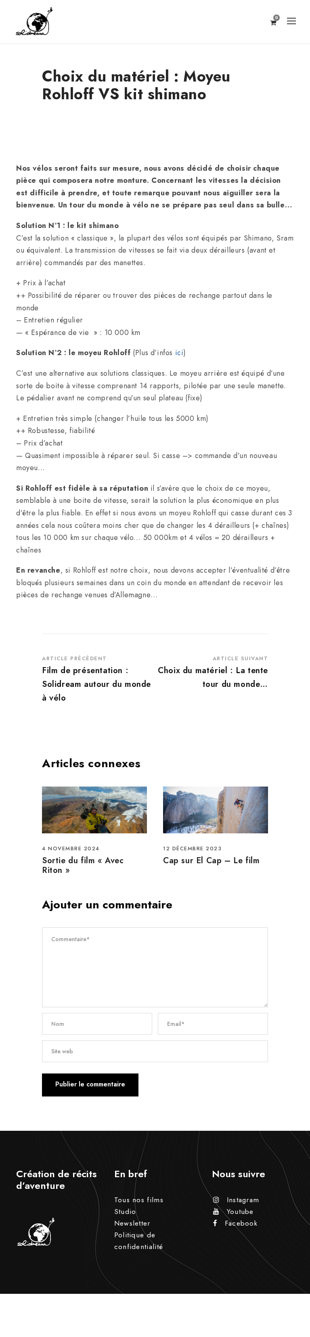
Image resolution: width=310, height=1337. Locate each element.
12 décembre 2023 (192, 848)
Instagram (243, 1200)
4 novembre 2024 (71, 848)
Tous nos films (138, 1200)
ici (179, 352)
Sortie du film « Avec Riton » (83, 865)
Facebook (241, 1223)
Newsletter (132, 1223)
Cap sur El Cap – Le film (211, 860)
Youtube (240, 1211)
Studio (125, 1211)
